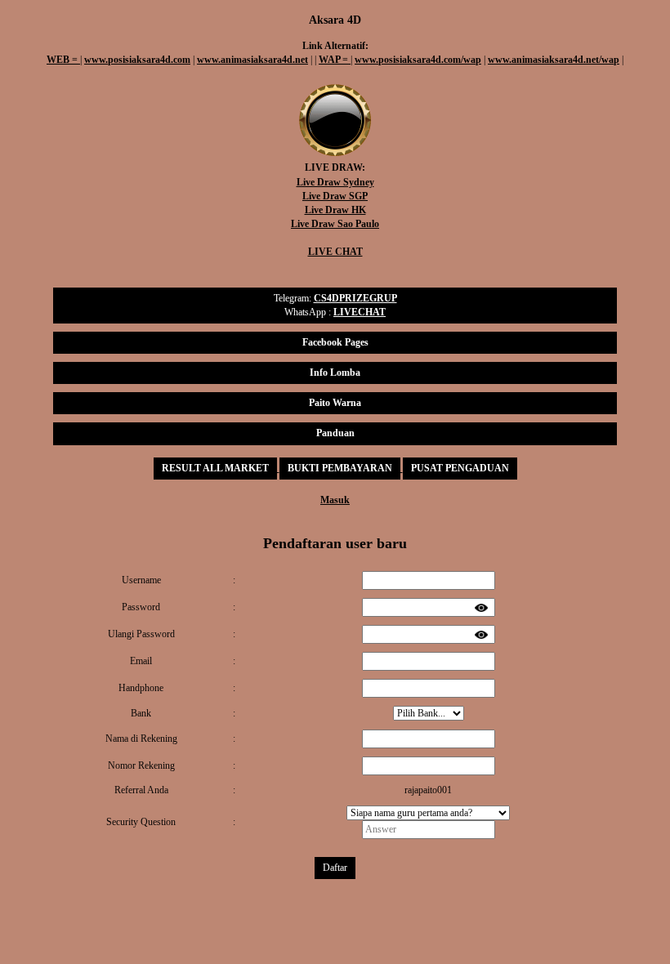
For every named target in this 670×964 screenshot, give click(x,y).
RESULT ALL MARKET (215, 468)
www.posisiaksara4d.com (137, 59)
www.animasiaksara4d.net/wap (553, 59)
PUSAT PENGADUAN (460, 468)
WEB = (63, 59)
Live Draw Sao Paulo (335, 224)
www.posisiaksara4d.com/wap (418, 59)
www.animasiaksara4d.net (252, 59)
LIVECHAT (359, 312)
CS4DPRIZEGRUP (355, 298)
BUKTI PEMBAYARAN (340, 468)
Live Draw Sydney (335, 182)
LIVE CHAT (335, 251)
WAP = (335, 59)
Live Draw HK (335, 210)
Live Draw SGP (335, 196)
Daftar (335, 867)
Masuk (335, 500)
